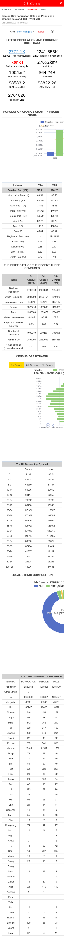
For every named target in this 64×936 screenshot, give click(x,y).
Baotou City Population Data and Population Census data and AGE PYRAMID (28, 17)
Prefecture (32, 9)
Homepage (6, 9)
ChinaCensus (32, 3)
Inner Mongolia (24, 31)
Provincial (19, 9)
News (43, 9)
